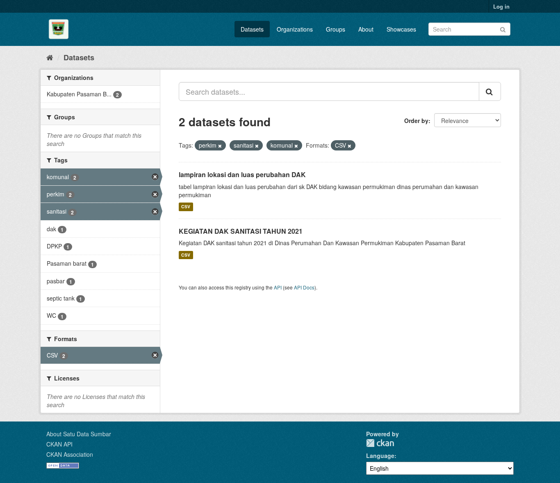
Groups (335, 29)
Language (380, 455)
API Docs (304, 287)
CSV (185, 207)
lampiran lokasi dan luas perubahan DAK (242, 174)
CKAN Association (69, 454)
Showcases (401, 29)
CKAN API (59, 444)
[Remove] (220, 145)
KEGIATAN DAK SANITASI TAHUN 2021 (241, 231)
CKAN (380, 443)
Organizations (295, 29)
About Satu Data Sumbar (78, 434)
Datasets (252, 29)
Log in (501, 6)
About (365, 29)
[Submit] (502, 28)
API (278, 287)
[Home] (49, 57)
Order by (416, 120)
